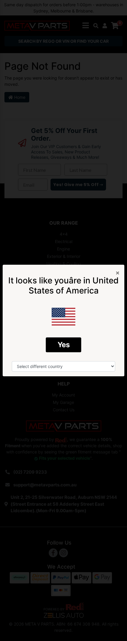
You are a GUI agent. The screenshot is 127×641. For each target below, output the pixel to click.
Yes (64, 344)
